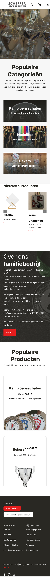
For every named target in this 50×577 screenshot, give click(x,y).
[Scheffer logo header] (17, 3)
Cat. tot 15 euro (40, 225)
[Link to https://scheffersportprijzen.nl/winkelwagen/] (39, 4)
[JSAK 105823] (12, 193)
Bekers (6, 225)
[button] (5, 211)
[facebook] (4, 575)
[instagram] (9, 575)
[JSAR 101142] (37, 193)
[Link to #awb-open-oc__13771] (32, 4)
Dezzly (6, 567)
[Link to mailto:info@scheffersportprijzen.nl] (48, 4)
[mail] (14, 575)
